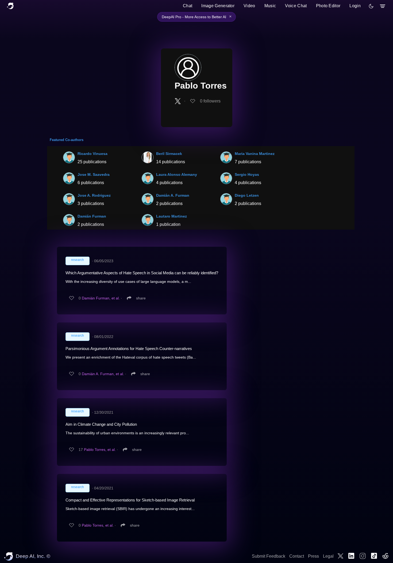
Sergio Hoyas (247, 174)
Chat (187, 5)
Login (355, 5)
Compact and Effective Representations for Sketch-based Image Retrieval (130, 500)
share (141, 298)
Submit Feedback (268, 556)
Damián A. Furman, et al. (103, 374)
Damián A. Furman (172, 195)
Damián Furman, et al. (101, 298)
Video (249, 5)
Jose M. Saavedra (94, 174)
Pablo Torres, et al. (100, 449)
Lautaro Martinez (171, 216)
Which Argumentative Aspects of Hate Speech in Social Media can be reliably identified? (142, 273)
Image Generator (217, 5)
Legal (328, 556)
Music (270, 5)
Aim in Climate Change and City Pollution (101, 424)
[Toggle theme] (371, 6)
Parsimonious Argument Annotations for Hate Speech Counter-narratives (129, 348)
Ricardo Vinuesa (92, 153)
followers (210, 101)
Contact (296, 556)
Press (313, 556)
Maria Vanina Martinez (255, 153)
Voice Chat (296, 5)
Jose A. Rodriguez (94, 195)
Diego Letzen (247, 195)
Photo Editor (328, 5)
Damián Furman (92, 216)
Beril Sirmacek (169, 153)
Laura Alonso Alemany (176, 174)
